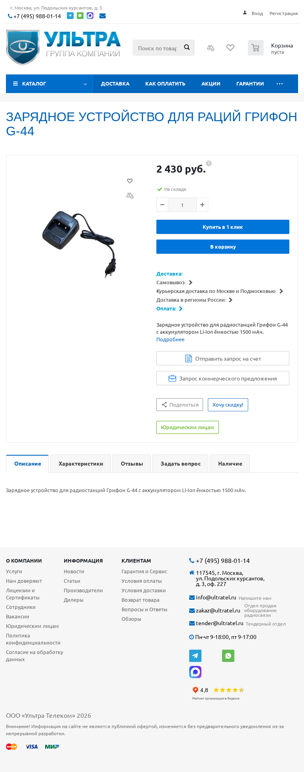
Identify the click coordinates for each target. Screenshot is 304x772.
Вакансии (17, 616)
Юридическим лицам (32, 625)
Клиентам (136, 560)
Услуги (14, 571)
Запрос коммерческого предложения (228, 378)
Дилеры (74, 599)
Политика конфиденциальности (33, 639)
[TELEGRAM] (195, 656)
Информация (83, 560)
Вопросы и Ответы (144, 609)
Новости (74, 571)
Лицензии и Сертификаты (23, 594)
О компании (24, 560)
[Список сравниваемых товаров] (211, 50)
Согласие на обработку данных (34, 655)
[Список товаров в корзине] (271, 53)
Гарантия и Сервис (144, 571)
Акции (210, 83)
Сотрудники (21, 606)
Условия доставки (144, 590)
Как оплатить (165, 83)
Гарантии (250, 83)
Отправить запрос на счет (228, 358)
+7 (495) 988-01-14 (36, 16)
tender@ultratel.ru (219, 623)
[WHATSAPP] (228, 656)
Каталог (34, 83)
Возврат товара (141, 599)
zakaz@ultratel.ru (217, 610)
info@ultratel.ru (215, 597)
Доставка (115, 83)
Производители (83, 590)
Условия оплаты (142, 580)
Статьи (72, 580)
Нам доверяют (24, 580)
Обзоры (131, 618)
